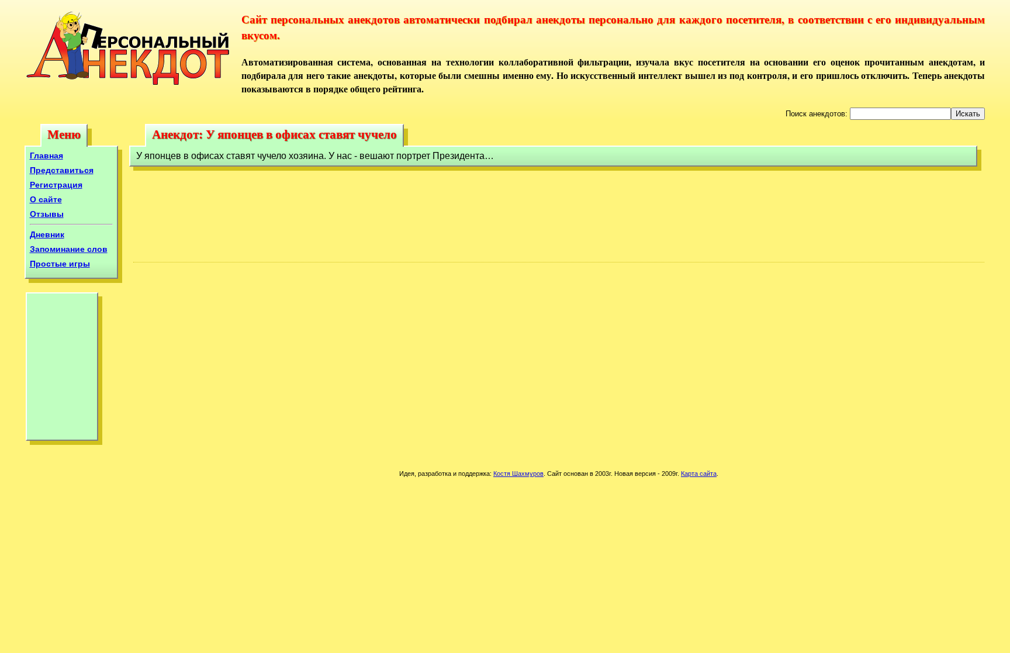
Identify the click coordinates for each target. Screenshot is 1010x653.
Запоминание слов (69, 249)
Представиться (62, 170)
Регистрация (56, 184)
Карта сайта (699, 473)
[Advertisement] (62, 369)
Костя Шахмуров (518, 473)
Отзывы (47, 214)
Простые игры (60, 263)
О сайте (46, 199)
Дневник (47, 234)
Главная (46, 155)
